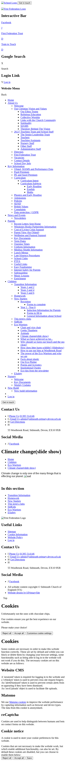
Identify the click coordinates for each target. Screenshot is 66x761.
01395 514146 (27, 416)
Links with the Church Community (38, 120)
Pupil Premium (21, 172)
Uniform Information (24, 247)
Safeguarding (21, 272)
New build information (25, 390)
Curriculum (20, 177)
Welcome (19, 105)
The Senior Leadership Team (35, 134)
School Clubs (21, 258)
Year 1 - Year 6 (28, 307)
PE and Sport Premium (25, 175)
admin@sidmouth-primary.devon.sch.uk (40, 419)
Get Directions (17, 421)
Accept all (19, 633)
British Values (21, 206)
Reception (26, 301)
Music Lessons (21, 275)
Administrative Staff (31, 149)
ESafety (18, 373)
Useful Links (20, 264)
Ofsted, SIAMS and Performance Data (33, 169)
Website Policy (15, 537)
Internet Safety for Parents (27, 270)
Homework (20, 295)
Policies (18, 200)
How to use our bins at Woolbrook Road (41, 350)
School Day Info (22, 163)
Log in (7, 82)
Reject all (7, 633)
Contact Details (22, 160)
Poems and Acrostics (31, 365)
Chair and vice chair (31, 327)
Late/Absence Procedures (27, 255)
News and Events (16, 215)
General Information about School (44, 316)
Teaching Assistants (30, 140)
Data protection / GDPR (26, 212)
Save (29, 758)
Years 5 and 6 (27, 293)
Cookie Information (18, 534)
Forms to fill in (34, 313)
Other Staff (26, 146)
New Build (13, 388)
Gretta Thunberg (29, 330)
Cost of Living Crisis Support (29, 229)
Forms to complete (36, 304)
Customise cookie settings (39, 633)
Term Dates (20, 241)
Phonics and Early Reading (28, 195)
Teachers (25, 137)
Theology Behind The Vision (35, 128)
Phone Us (14, 416)
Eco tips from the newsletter (35, 370)
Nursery (12, 376)
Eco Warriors (20, 324)
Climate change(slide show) (35, 336)
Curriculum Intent (29, 180)
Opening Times (22, 244)
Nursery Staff (27, 143)
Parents (11, 221)
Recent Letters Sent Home (27, 223)
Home (11, 100)
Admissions (20, 198)
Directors (18, 152)
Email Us (15, 419)
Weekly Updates (22, 385)
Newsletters (20, 218)
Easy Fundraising (23, 267)
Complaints (20, 209)
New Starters (20, 298)
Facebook (14, 443)
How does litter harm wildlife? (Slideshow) (42, 347)
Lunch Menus (21, 252)
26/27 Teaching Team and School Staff (34, 131)
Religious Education (31, 114)
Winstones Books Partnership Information (35, 226)
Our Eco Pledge (29, 362)
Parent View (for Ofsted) (26, 232)
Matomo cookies (17, 702)
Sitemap (12, 531)
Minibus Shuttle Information (28, 249)
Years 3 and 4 (27, 290)
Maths (30, 192)
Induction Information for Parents (44, 310)
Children (12, 281)
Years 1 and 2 (27, 287)
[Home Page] (9, 2)
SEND (17, 203)
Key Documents (22, 238)
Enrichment (20, 278)
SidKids (18, 321)
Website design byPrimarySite (24, 592)
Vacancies (19, 157)
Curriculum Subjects (31, 183)
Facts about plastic (30, 359)
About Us (13, 103)
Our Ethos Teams (29, 111)
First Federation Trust (25, 154)
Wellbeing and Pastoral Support (30, 235)
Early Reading (34, 186)
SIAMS (24, 126)
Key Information (16, 166)
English (31, 189)
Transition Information (25, 284)
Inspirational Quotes (31, 367)
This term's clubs (22, 318)
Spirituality (26, 123)
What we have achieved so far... (37, 339)
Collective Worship (30, 117)
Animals (25, 333)
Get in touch (24, 3)
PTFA (17, 261)
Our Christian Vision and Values (30, 108)
